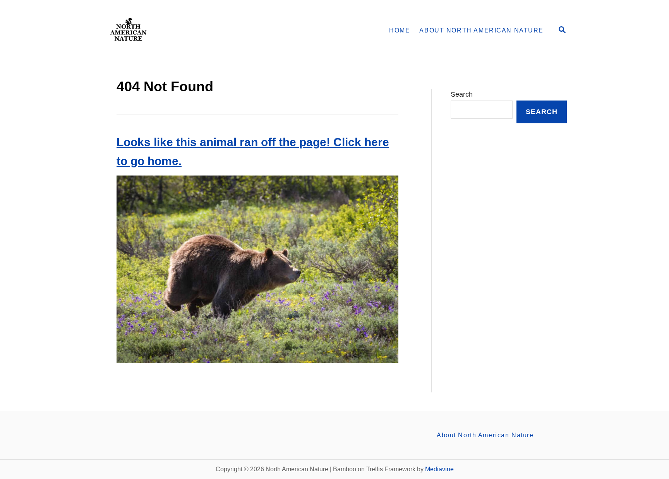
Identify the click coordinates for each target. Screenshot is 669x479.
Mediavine (439, 469)
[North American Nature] (202, 30)
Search (462, 94)
